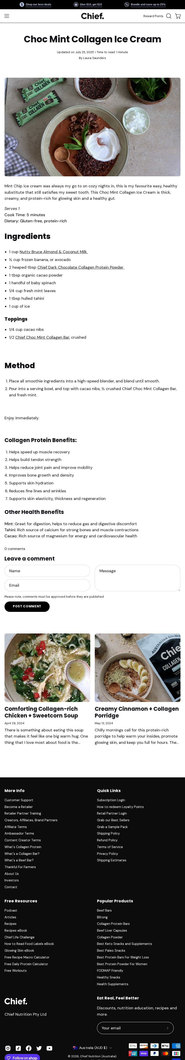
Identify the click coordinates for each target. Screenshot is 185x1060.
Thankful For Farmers (20, 867)
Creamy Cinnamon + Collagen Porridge (137, 712)
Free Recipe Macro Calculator (27, 957)
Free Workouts (16, 971)
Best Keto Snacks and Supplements (124, 944)
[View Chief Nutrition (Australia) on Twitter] (39, 1048)
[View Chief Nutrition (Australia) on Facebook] (28, 1048)
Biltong (102, 917)
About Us (12, 874)
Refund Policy (107, 840)
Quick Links (109, 790)
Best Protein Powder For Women (122, 964)
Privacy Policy (107, 853)
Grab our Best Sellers (113, 820)
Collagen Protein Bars (113, 924)
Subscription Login (111, 800)
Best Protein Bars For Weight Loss (123, 957)
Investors (12, 880)
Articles (10, 917)
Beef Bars (104, 910)
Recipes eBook (16, 930)
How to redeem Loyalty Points (120, 807)
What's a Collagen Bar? (22, 853)
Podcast (11, 910)
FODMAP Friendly (110, 971)
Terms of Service (110, 847)
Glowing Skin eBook (19, 951)
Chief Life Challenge (20, 937)
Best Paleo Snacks (111, 951)
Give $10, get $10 (91, 4)
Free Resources (21, 901)
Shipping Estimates (111, 860)
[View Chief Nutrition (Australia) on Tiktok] (18, 1048)
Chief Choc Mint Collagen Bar (42, 337)
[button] (168, 16)
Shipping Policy (108, 833)
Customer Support (19, 800)
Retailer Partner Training (23, 813)
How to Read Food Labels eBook (29, 944)
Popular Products (115, 901)
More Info (15, 790)
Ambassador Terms (19, 833)
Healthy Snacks (108, 977)
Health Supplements (112, 984)
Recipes (10, 924)
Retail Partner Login (112, 813)
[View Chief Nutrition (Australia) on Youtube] (49, 1048)
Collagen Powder (110, 937)
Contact (11, 887)
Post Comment (27, 606)
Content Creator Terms (23, 840)
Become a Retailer (19, 807)
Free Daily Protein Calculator (26, 964)
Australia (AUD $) (93, 1048)
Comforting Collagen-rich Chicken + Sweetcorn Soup (41, 712)
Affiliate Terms (16, 827)
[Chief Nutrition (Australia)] (92, 16)
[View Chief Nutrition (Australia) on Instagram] (8, 1048)
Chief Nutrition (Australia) (98, 1056)
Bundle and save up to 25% (148, 4)
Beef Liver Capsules (112, 930)
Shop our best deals (38, 4)
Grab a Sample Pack (112, 827)
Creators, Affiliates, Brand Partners (31, 820)
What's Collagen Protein (23, 847)
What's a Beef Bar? (19, 860)
